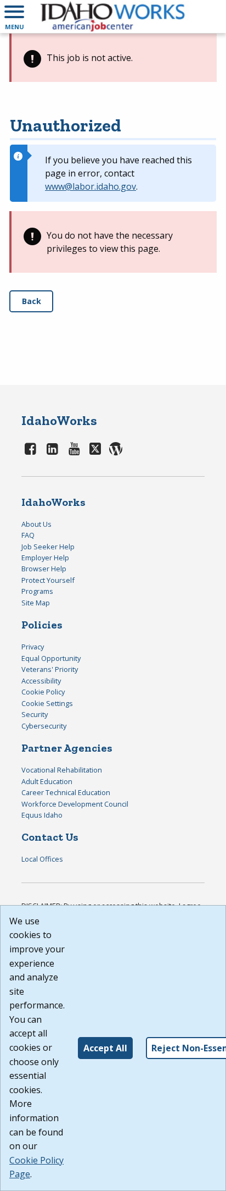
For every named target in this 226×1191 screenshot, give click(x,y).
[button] (14, 16)
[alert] (113, 58)
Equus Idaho (42, 815)
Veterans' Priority (49, 669)
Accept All (105, 1048)
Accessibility (41, 681)
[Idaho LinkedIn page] (52, 448)
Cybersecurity (43, 726)
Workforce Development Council (74, 804)
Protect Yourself (48, 580)
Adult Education (46, 781)
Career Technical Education (65, 792)
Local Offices (42, 859)
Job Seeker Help (48, 547)
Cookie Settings (47, 703)
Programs (37, 591)
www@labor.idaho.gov (90, 186)
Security (34, 714)
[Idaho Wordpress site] (115, 448)
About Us (36, 524)
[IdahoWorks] (113, 16)
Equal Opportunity (51, 658)
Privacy (32, 647)
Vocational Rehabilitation (61, 770)
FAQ (28, 535)
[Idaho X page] (97, 448)
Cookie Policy (43, 692)
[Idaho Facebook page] (30, 448)
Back (31, 301)
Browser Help (43, 569)
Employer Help (45, 558)
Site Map (35, 603)
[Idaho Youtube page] (74, 448)
